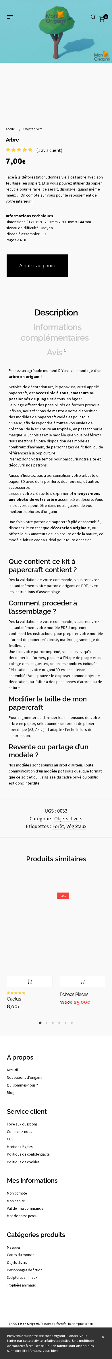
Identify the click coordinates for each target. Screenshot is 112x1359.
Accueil (11, 129)
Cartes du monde (20, 1254)
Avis (56, 352)
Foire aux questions (22, 1124)
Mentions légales (19, 1146)
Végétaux (76, 826)
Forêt (58, 826)
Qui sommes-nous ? (22, 1085)
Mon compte (17, 1193)
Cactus (14, 999)
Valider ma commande (25, 1208)
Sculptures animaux (22, 1277)
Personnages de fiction (25, 1270)
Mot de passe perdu (22, 1215)
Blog (10, 1092)
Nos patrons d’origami (24, 1077)
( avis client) (49, 150)
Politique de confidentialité (28, 1154)
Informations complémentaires (55, 332)
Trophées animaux (21, 1285)
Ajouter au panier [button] (30, 981)
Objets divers (32, 129)
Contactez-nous (19, 1131)
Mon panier (15, 1201)
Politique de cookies (23, 1162)
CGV (10, 1139)
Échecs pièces (74, 994)
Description (56, 312)
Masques (13, 1247)
